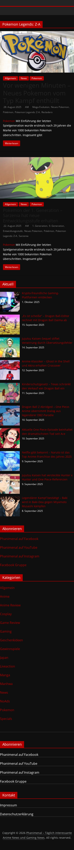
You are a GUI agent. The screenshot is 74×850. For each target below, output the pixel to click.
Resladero (46, 112)
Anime (4, 596)
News (24, 78)
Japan (4, 657)
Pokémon (8, 112)
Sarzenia (23, 236)
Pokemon (37, 78)
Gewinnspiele (10, 649)
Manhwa (6, 684)
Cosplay (6, 614)
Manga (5, 675)
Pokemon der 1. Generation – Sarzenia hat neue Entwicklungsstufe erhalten (32, 215)
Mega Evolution (40, 107)
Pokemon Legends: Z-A (27, 112)
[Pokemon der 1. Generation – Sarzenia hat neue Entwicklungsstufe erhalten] (37, 159)
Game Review (10, 622)
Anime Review (10, 605)
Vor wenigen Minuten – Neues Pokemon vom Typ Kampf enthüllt (37, 93)
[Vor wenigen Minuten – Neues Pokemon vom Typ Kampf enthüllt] (37, 33)
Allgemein (10, 78)
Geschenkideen (11, 640)
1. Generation (39, 226)
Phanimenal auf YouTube (18, 547)
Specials (6, 718)
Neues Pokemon (60, 107)
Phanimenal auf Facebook (19, 539)
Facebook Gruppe (13, 565)
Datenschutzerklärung (16, 814)
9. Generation (56, 226)
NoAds (5, 701)
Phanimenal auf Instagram (19, 556)
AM (27, 107)
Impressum (8, 805)
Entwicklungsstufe (13, 231)
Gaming (6, 631)
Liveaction (7, 666)
